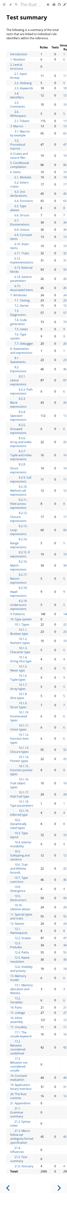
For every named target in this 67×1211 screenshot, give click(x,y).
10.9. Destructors (18, 898)
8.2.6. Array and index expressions (20, 442)
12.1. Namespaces (19, 931)
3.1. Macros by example (20, 133)
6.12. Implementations (21, 260)
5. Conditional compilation (19, 165)
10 (64, 105)
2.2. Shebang (21, 83)
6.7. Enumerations (19, 222)
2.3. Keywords (21, 88)
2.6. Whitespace (18, 114)
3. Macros (16, 126)
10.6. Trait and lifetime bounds (19, 868)
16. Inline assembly (16, 1020)
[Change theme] (10, 4)
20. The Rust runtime (18, 1096)
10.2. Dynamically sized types (18, 824)
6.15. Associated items (21, 288)
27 (64, 1013)
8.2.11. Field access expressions (18, 504)
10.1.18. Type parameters (21, 804)
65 (64, 133)
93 (64, 270)
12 (64, 95)
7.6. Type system (18, 336)
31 (64, 260)
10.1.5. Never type (18, 668)
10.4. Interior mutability (21, 844)
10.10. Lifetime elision (20, 907)
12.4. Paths (19, 952)
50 (64, 898)
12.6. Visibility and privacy (21, 969)
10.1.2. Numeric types (20, 641)
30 (64, 230)
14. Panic (16, 1007)
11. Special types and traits (21, 916)
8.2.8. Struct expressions (18, 468)
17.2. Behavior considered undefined (17, 1047)
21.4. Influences (17, 1150)
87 (64, 380)
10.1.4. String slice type (20, 659)
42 (64, 1047)
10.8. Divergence (17, 889)
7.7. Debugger (21, 344)
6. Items (15, 172)
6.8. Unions (19, 230)
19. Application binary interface (20, 1087)
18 (64, 88)
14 (64, 468)
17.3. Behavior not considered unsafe (19, 1064)
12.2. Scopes (20, 938)
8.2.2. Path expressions (21, 391)
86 (64, 165)
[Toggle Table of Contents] (4, 4)
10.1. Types (19, 624)
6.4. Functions (21, 201)
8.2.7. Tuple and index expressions (21, 455)
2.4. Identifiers (17, 95)
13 (64, 126)
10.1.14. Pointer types (19, 759)
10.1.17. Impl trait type (19, 794)
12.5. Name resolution (19, 960)
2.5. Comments (17, 105)
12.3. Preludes (16, 945)
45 (64, 194)
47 (64, 144)
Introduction (18, 54)
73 (64, 322)
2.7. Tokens (19, 121)
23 (64, 300)
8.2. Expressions (18, 369)
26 (64, 279)
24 (64, 295)
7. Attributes (18, 295)
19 (64, 156)
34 (64, 222)
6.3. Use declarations (18, 194)
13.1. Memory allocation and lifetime (21, 989)
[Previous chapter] (8, 1188)
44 (64, 1078)
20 (64, 344)
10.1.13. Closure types (19, 750)
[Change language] (48, 4)
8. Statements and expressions (21, 351)
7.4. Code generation (18, 322)
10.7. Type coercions (19, 880)
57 (64, 313)
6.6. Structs (19, 215)
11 (64, 76)
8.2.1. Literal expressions (18, 380)
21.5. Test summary (18, 1159)
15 (64, 306)
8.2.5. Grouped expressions (18, 429)
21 (64, 1007)
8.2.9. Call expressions (20, 479)
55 (64, 750)
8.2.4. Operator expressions (18, 416)
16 (64, 455)
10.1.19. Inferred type (19, 813)
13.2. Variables (16, 1000)
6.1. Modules (20, 177)
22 (64, 442)
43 (64, 403)
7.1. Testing (20, 300)
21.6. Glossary (21, 1166)
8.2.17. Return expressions (18, 579)
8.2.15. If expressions (20, 554)
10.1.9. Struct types (18, 705)
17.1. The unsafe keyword (20, 1034)
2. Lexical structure (16, 67)
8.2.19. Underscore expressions (18, 605)
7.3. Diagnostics (18, 313)
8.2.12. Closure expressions (18, 517)
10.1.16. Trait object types (19, 783)
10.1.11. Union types (19, 727)
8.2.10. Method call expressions (18, 491)
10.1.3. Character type (20, 650)
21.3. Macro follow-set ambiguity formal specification (21, 1137)
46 (64, 369)
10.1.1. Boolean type (19, 632)
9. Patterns (17, 614)
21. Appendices (20, 1103)
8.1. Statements (18, 360)
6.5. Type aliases (18, 208)
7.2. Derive (19, 306)
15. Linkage (17, 1013)
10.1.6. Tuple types (18, 678)
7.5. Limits (19, 329)
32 (64, 253)
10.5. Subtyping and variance (20, 855)
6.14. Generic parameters (21, 279)
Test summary (26, 17)
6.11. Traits (19, 253)
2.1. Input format (18, 76)
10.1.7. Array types (18, 687)
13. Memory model (18, 978)
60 (64, 530)
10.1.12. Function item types (19, 739)
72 (64, 835)
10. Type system (21, 619)
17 (64, 184)
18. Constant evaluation (18, 1078)
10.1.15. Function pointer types (21, 770)
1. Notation (17, 59)
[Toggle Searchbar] (16, 4)
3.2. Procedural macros (17, 144)
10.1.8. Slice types (18, 696)
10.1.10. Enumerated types (19, 716)
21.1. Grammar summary (16, 1112)
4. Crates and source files (19, 156)
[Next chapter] (59, 1188)
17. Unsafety (18, 1027)
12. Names (17, 924)
